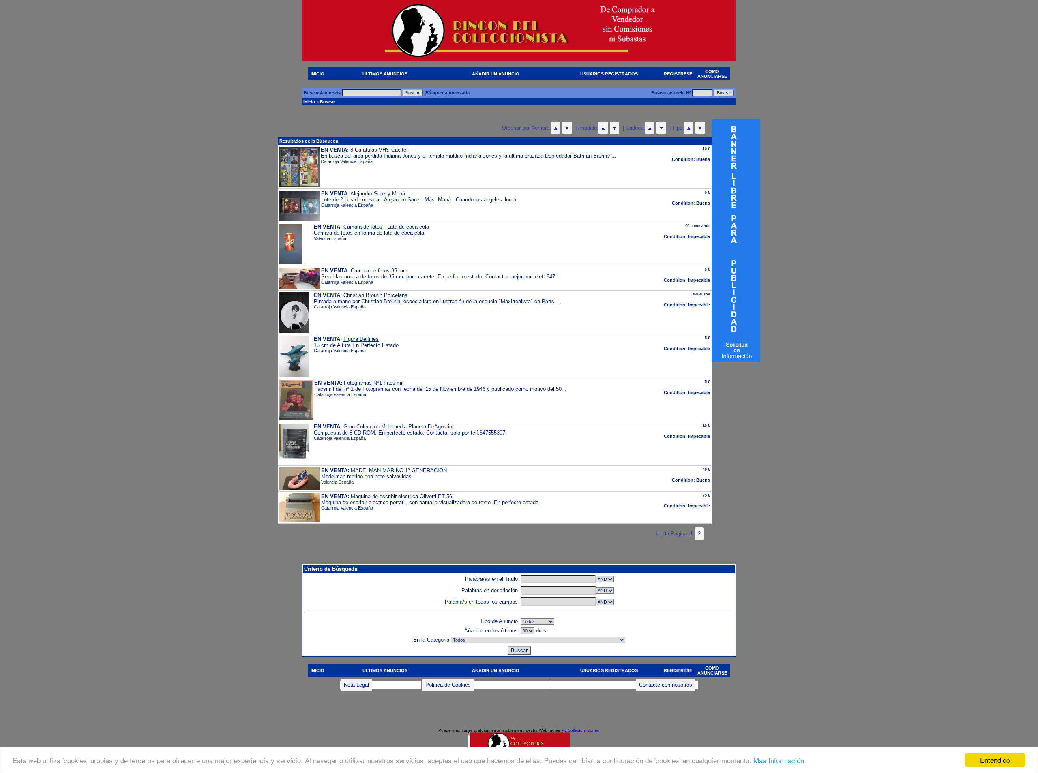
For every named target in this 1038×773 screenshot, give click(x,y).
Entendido (995, 760)
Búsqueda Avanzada (447, 92)
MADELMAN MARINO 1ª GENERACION (399, 470)
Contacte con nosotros (665, 685)
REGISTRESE (678, 73)
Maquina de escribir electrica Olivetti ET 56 (401, 496)
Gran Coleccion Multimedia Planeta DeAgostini (398, 427)
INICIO (317, 73)
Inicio (309, 101)
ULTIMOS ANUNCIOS (384, 73)
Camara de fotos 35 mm (379, 271)
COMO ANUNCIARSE (712, 74)
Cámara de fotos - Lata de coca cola (386, 227)
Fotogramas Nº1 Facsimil (373, 383)
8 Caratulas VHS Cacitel (378, 150)
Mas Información (778, 760)
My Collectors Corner (580, 730)
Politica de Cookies (448, 685)
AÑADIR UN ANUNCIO (495, 73)
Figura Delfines (361, 339)
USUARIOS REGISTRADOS (609, 73)
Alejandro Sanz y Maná (377, 194)
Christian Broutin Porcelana (375, 295)
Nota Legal (356, 685)
